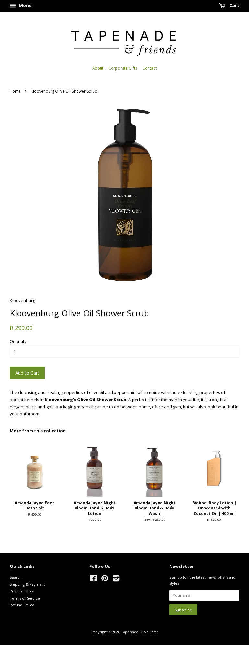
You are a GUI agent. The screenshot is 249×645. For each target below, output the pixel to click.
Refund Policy (22, 605)
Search (16, 577)
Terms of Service (25, 598)
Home (15, 91)
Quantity (18, 341)
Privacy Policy (22, 591)
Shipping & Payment (27, 584)
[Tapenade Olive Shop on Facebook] (93, 579)
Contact (149, 68)
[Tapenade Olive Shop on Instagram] (116, 579)
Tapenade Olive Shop (140, 631)
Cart (233, 5)
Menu (25, 5)
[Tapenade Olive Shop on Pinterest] (104, 579)
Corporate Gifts (122, 68)
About (97, 68)
